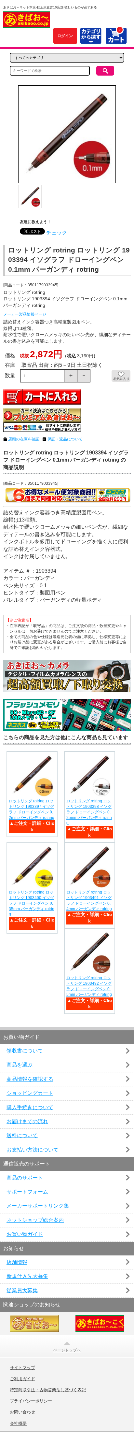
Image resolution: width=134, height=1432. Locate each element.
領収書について (25, 1050)
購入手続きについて (30, 1107)
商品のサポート (25, 1178)
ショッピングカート (30, 1093)
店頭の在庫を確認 (23, 439)
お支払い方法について (33, 1150)
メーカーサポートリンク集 (38, 1206)
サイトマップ (22, 1368)
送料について (22, 1135)
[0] (116, 40)
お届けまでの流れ (27, 1121)
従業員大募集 (22, 1290)
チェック (56, 233)
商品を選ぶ (20, 1064)
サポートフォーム (27, 1192)
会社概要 (18, 1423)
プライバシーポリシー (31, 1401)
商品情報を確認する (30, 1079)
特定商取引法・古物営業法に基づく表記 (48, 1390)
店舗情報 (17, 1262)
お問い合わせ (22, 1412)
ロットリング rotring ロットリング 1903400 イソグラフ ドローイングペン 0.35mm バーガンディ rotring (31, 903)
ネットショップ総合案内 (35, 1220)
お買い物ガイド (25, 1234)
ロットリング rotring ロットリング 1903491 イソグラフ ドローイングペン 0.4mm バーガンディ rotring (89, 900)
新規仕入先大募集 (27, 1276)
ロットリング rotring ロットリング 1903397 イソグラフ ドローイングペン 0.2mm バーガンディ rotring (31, 809)
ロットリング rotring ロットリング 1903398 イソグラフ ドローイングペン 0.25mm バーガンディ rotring (89, 812)
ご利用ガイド (22, 1379)
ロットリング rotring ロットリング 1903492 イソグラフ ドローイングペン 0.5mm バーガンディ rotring (89, 986)
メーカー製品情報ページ (24, 314)
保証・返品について (65, 439)
